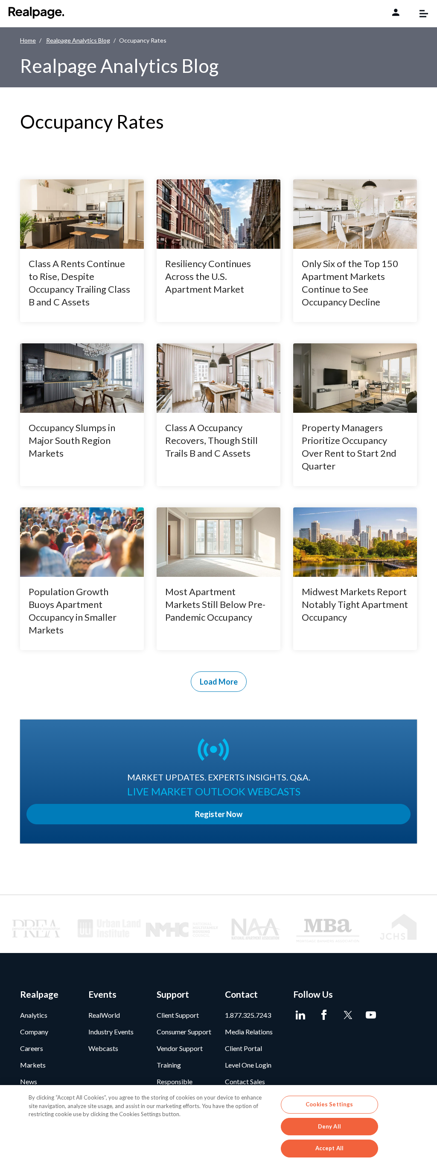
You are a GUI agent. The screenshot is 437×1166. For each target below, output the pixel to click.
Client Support (178, 1015)
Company (34, 1032)
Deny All (329, 1126)
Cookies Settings (329, 1104)
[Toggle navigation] (419, 13)
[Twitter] (347, 1015)
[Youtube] (371, 1015)
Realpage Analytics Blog (78, 40)
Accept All (329, 1148)
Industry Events (111, 1032)
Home (28, 40)
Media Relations (249, 1032)
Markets (33, 1065)
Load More (219, 681)
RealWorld (104, 1015)
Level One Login (248, 1065)
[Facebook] (324, 1015)
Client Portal (243, 1048)
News (28, 1081)
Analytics (33, 1015)
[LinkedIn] (300, 1015)
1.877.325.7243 (248, 1015)
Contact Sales (245, 1081)
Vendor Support (180, 1048)
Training (169, 1065)
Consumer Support (184, 1032)
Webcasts (103, 1048)
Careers (31, 1048)
